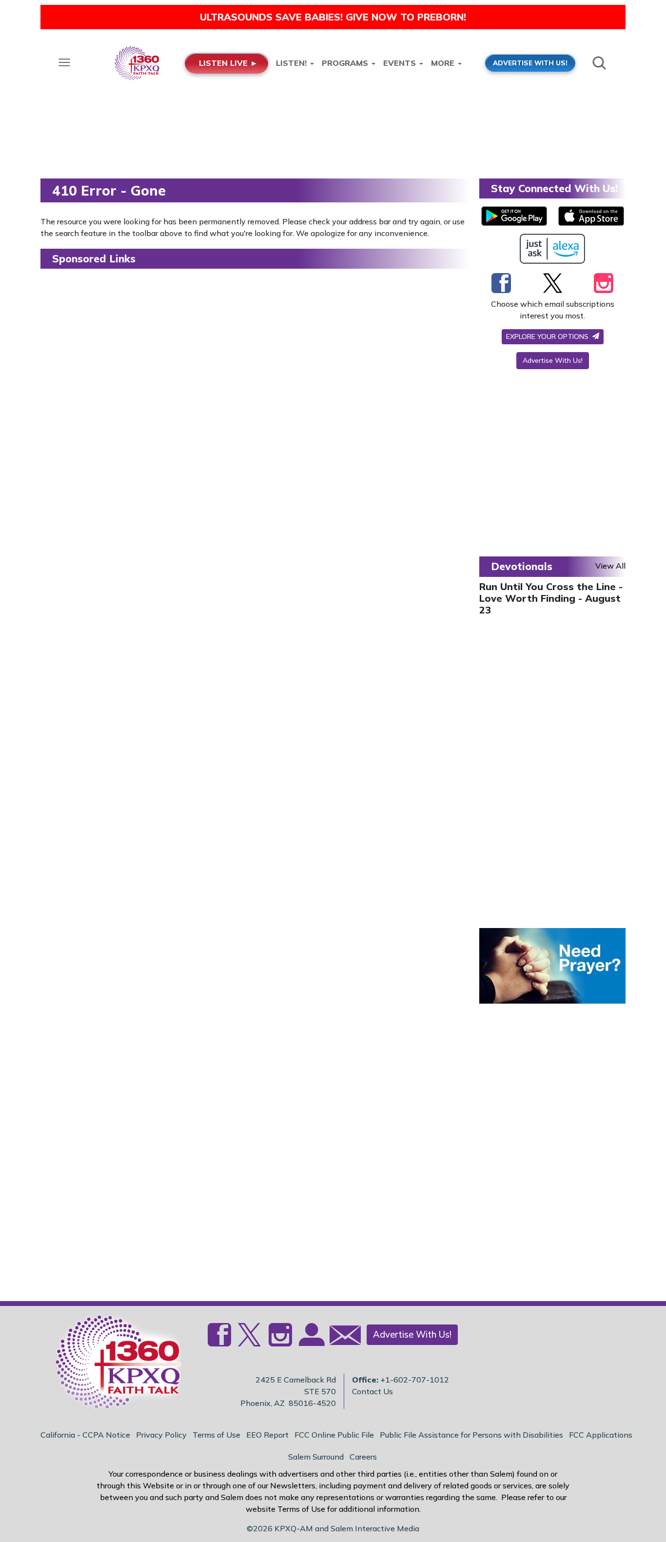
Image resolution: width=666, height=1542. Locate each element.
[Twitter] (552, 283)
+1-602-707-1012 (414, 1379)
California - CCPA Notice (85, 1435)
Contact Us (372, 1391)
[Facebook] (501, 283)
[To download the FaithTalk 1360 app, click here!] (514, 216)
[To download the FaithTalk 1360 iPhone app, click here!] (591, 216)
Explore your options (548, 336)
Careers (363, 1457)
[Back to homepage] (113, 1364)
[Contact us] (341, 1337)
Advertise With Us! (553, 360)
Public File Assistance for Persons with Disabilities (471, 1435)
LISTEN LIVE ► (228, 63)
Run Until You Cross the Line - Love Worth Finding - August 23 (551, 598)
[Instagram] (603, 283)
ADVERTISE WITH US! (530, 63)
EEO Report (267, 1435)
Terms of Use (216, 1435)
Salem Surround (316, 1457)
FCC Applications (600, 1435)
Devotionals (521, 566)
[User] (310, 1340)
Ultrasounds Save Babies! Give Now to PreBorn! (333, 17)
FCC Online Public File (334, 1435)
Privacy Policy (161, 1435)
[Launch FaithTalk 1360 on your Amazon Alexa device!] (553, 249)
